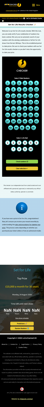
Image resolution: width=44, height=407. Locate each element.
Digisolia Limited (26, 399)
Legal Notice (25, 344)
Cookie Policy (22, 347)
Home (4, 18)
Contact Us (14, 344)
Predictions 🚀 (22, 324)
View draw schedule (22, 318)
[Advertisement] (22, 250)
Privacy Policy (37, 344)
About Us (4, 344)
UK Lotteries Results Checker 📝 (16, 18)
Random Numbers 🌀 (22, 328)
